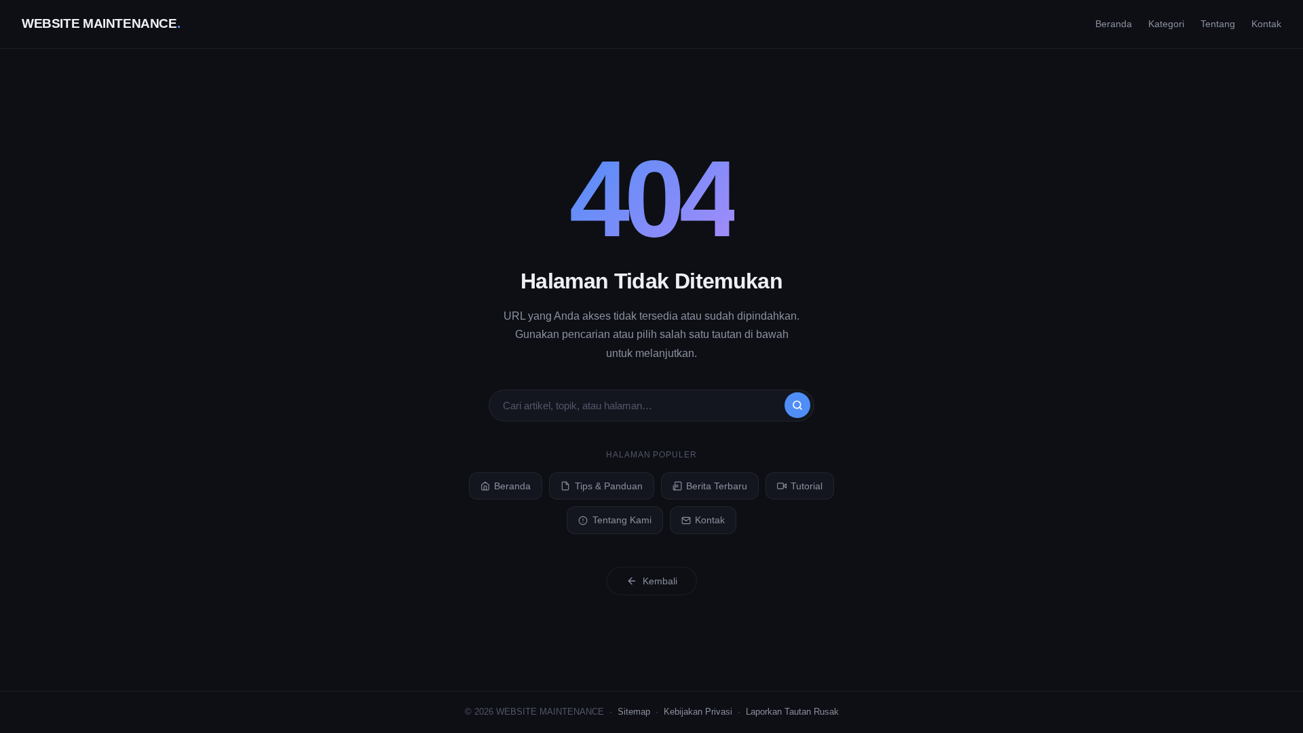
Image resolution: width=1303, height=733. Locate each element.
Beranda (1113, 23)
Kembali (660, 581)
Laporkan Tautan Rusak (792, 712)
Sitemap (634, 712)
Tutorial (807, 486)
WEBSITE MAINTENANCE (101, 23)
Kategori (1166, 23)
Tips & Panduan (609, 486)
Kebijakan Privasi (698, 712)
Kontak (1266, 23)
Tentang (1218, 23)
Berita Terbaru (716, 486)
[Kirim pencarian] (797, 405)
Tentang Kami (622, 519)
